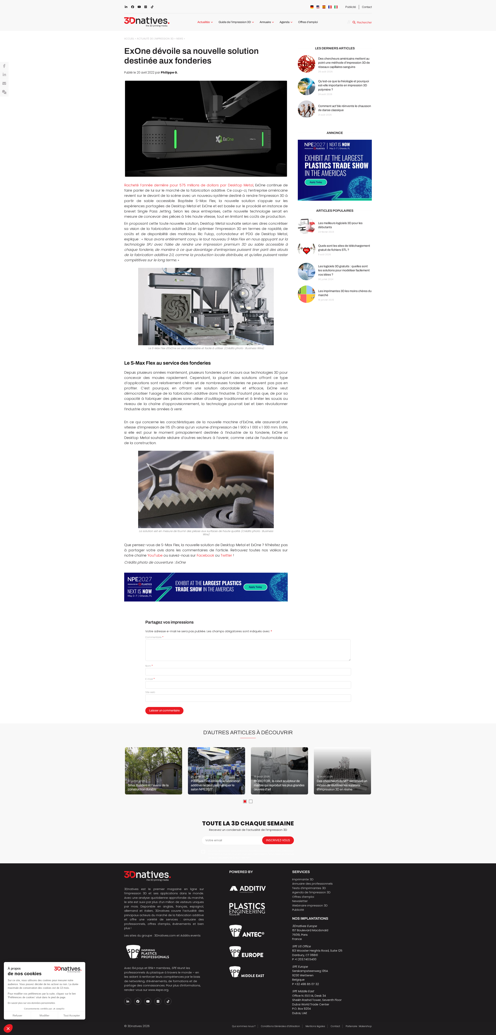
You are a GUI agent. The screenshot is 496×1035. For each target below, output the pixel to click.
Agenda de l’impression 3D (311, 892)
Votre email (213, 840)
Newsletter (300, 901)
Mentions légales (315, 1026)
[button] (8, 1028)
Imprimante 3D (302, 879)
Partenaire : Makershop (359, 1026)
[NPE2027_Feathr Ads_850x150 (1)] (206, 587)
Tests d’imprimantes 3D (309, 888)
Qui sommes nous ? (243, 1026)
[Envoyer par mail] (4, 83)
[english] (317, 7)
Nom (149, 665)
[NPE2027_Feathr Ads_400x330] (335, 170)
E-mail (150, 679)
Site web (150, 692)
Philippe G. (169, 72)
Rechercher (364, 22)
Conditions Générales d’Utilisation (280, 1026)
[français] (330, 7)
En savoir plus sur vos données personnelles (31, 1003)
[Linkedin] (4, 75)
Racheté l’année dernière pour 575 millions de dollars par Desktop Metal (188, 185)
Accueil (129, 38)
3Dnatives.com (165, 935)
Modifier (44, 1015)
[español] (324, 7)
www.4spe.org (158, 990)
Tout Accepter (71, 1015)
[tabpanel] (153, 770)
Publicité (350, 7)
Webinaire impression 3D (310, 905)
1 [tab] (245, 801)
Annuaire (265, 22)
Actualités (203, 22)
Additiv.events (190, 935)
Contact (367, 7)
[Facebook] (4, 66)
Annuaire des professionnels (312, 884)
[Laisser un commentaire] (4, 92)
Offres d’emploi (308, 22)
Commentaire (154, 637)
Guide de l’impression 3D (235, 22)
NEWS (179, 38)
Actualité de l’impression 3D (155, 38)
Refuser (17, 1015)
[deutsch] (311, 7)
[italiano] (336, 7)
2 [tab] (250, 801)
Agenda (284, 22)
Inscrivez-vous (278, 840)
